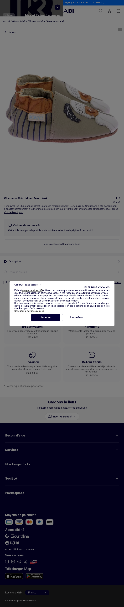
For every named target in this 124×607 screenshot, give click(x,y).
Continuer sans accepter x (27, 284)
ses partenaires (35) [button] (32, 290)
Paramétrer (76, 317)
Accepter (46, 317)
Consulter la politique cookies (29, 311)
